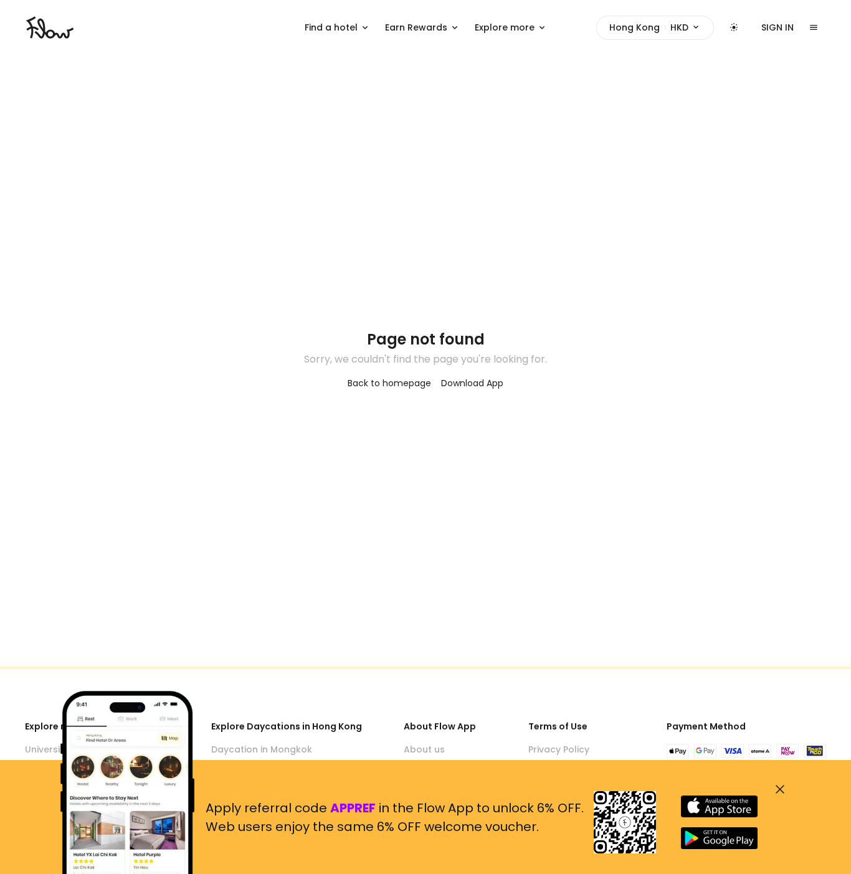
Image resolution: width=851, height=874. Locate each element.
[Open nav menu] (813, 27)
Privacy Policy (558, 749)
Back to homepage (389, 383)
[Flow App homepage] (50, 27)
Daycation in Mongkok (261, 749)
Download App (472, 383)
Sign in (777, 27)
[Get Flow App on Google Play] (719, 838)
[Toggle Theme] (733, 27)
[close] (780, 789)
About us (424, 749)
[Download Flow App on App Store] (719, 806)
